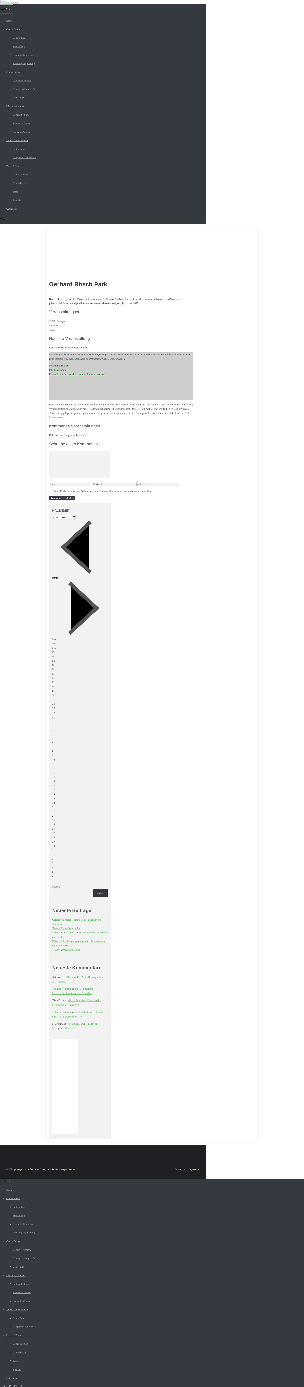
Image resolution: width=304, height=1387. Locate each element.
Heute (55, 578)
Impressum (194, 1169)
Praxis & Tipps (13, 165)
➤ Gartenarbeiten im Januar (66, 949)
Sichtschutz (18, 97)
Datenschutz (180, 1169)
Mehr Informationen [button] (59, 365)
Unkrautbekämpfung (23, 54)
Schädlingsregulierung (24, 63)
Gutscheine (11, 208)
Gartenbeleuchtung (22, 80)
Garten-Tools (19, 148)
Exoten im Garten (21, 131)
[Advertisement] (121, 254)
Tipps (15, 191)
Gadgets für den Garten (24, 157)
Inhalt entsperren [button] (57, 369)
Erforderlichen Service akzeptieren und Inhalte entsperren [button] (77, 374)
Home (9, 20)
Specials (17, 200)
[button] (2, 219)
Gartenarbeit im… (21, 114)
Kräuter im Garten (22, 123)
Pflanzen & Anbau (15, 106)
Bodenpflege (19, 37)
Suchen (56, 886)
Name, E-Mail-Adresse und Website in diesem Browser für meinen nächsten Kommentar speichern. (102, 491)
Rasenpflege (19, 46)
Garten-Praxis (19, 183)
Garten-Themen (20, 174)
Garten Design (13, 71)
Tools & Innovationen (17, 140)
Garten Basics (13, 29)
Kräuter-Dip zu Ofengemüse (66, 928)
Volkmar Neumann (61, 988)
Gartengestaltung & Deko (25, 89)
